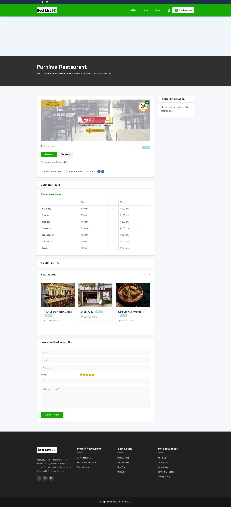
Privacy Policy (164, 476)
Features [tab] (65, 154)
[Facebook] (58, 263)
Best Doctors (123, 458)
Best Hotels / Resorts (86, 462)
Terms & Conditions (167, 472)
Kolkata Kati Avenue (129, 311)
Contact (158, 10)
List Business (185, 10)
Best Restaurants (84, 458)
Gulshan (46, 146)
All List (133, 10)
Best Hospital (123, 462)
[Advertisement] (115, 36)
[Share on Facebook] (99, 171)
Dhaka (53, 146)
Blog (146, 10)
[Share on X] (102, 171)
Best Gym (122, 467)
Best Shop (122, 472)
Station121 (87, 311)
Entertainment (83, 467)
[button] (145, 275)
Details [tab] (48, 154)
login (170, 107)
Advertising (163, 467)
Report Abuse (75, 171)
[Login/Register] (169, 10)
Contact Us (163, 462)
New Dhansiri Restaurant (58, 311)
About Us (162, 458)
